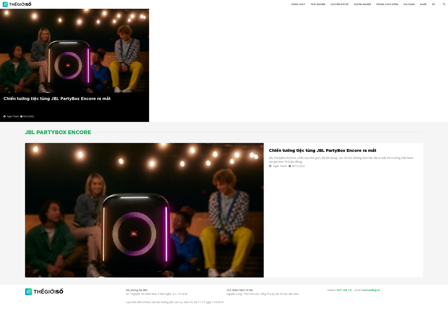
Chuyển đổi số (340, 4)
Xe (433, 4)
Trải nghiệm (317, 4)
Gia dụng (409, 4)
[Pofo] (17, 4)
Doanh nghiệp (362, 4)
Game (423, 4)
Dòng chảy (298, 4)
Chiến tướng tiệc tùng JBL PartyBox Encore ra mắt (57, 99)
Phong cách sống (387, 4)
